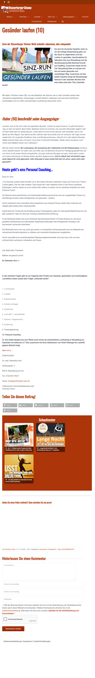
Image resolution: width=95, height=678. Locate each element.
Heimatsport (43, 549)
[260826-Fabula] (50, 424)
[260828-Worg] (19, 456)
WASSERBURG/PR (68, 549)
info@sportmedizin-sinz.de (19, 381)
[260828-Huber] (19, 424)
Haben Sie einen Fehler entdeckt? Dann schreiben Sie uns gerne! (27, 502)
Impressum (27, 641)
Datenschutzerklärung (12, 641)
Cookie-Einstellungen (41, 641)
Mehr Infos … (7, 350)
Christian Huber (10, 549)
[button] (62, 21)
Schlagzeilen (52, 549)
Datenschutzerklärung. (11, 611)
